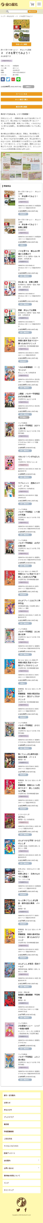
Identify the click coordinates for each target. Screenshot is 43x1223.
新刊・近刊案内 (9, 1095)
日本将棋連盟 (31, 346)
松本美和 (21, 199)
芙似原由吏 (23, 1033)
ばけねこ (21, 817)
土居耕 (36, 1031)
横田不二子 (21, 256)
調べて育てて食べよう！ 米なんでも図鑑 (16, 50)
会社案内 (7, 1160)
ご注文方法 (8, 1139)
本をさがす (32, 11)
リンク (6, 1183)
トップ (3, 16)
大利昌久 (21, 846)
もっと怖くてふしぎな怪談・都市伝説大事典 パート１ (29, 903)
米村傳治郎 (21, 606)
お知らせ (7, 1102)
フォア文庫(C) (22, 1023)
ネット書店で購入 (21, 99)
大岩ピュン (21, 608)
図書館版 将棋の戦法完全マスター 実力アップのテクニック (29, 697)
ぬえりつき (30, 399)
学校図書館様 (9, 1131)
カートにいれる (21, 94)
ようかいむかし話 (23, 814)
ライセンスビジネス (11, 1146)
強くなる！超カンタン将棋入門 (28, 338)
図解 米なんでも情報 (27, 310)
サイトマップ (9, 1190)
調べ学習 (15, 75)
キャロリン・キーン (24, 1031)
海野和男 (21, 969)
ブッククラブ (9, 1117)
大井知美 (26, 259)
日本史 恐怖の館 (23, 992)
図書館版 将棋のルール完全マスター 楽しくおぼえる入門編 (29, 788)
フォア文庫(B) (22, 423)
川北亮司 (21, 346)
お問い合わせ (9, 1168)
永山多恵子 (5, 56)
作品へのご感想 (21, 44)
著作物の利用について (12, 1175)
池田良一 (31, 256)
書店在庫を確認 (21, 107)
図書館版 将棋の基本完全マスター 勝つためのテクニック (29, 937)
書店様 (6, 1124)
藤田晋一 (21, 759)
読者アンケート (9, 1153)
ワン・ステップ (23, 879)
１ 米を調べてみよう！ (28, 196)
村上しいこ (21, 372)
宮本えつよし (31, 462)
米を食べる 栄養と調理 (28, 282)
